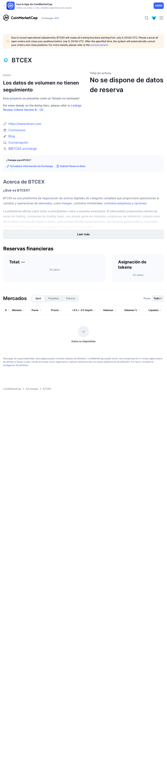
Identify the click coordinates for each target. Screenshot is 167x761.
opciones (140, 203)
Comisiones (16, 130)
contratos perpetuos (117, 203)
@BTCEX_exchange (22, 149)
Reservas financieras (28, 248)
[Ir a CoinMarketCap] (20, 18)
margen (67, 203)
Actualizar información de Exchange (31, 166)
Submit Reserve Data (72, 166)
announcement (99, 44)
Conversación (18, 142)
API (21, 226)
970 (57, 18)
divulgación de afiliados (15, 365)
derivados (45, 203)
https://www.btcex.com (24, 124)
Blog (11, 136)
